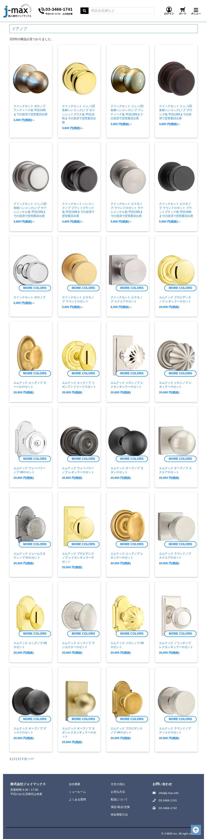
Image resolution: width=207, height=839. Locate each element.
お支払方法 (118, 791)
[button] (170, 10)
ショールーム (77, 791)
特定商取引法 (119, 814)
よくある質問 (77, 799)
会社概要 (74, 784)
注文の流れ (118, 784)
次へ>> (29, 758)
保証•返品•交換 (120, 807)
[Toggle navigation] (197, 11)
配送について (119, 799)
